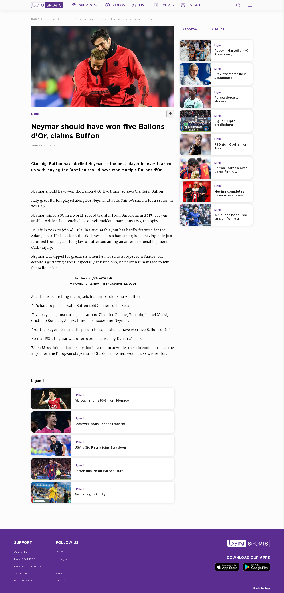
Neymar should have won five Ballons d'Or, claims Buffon (114, 19)
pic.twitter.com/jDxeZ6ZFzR (90, 278)
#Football (191, 29)
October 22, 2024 (123, 283)
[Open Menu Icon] (250, 5)
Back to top (261, 588)
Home (35, 19)
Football (50, 19)
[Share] (170, 114)
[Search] (238, 5)
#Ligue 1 (217, 29)
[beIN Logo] (47, 5)
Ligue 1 (66, 19)
